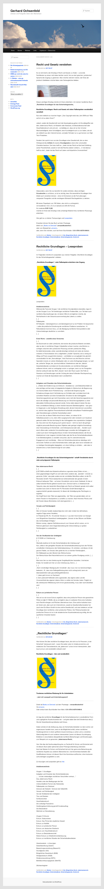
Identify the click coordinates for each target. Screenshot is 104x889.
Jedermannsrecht (83, 235)
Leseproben (68, 218)
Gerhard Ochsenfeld (25, 10)
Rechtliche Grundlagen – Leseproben (59, 246)
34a (64, 235)
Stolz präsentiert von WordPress (52, 882)
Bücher (20, 50)
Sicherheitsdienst (55, 237)
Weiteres (27, 50)
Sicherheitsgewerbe (67, 237)
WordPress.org (15, 108)
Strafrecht (76, 237)
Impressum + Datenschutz (47, 50)
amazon (54, 228)
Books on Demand (50, 225)
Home (12, 50)
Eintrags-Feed (14, 104)
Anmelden (13, 102)
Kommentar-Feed (15, 106)
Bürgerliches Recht (71, 235)
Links (35, 50)
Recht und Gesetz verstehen (54, 64)
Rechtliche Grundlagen (43, 237)
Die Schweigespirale (16, 65)
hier (63, 761)
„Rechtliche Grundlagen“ (52, 633)
